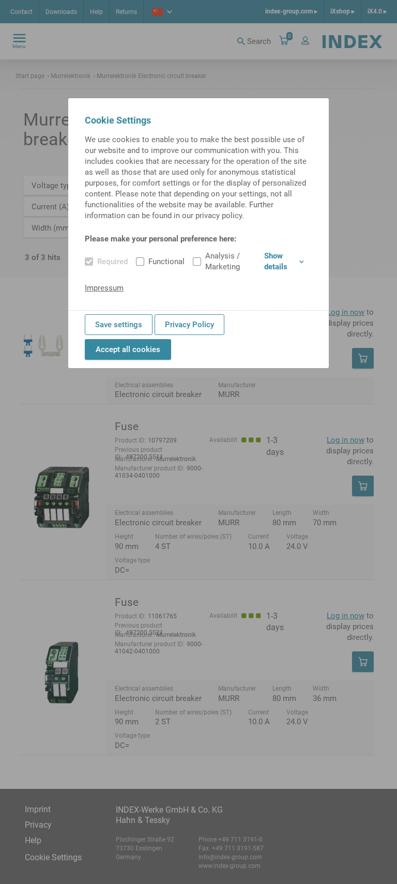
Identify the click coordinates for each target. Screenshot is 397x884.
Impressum (104, 288)
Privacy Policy (189, 324)
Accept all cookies (128, 349)
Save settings (118, 324)
